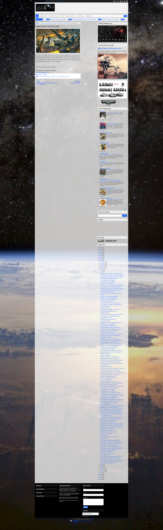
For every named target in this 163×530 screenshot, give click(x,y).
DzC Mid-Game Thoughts (105, 337)
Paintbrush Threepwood (105, 168)
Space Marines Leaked (105, 404)
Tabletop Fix (102, 111)
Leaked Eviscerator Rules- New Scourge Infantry (110, 418)
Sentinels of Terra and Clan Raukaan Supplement (110, 392)
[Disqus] (58, 109)
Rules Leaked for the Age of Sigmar (107, 280)
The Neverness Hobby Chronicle (107, 187)
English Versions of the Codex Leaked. (48, 26)
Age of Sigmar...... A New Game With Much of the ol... (111, 446)
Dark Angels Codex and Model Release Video (109, 338)
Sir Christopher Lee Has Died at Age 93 (108, 397)
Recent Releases (80, 15)
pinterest (127, 1)
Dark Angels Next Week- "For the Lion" (108, 391)
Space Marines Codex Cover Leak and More (109, 436)
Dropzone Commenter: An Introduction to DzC (109, 356)
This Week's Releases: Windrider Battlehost (109, 330)
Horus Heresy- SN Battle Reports (116, 19)
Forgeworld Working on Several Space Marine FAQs (111, 289)
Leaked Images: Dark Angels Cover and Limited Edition (111, 363)
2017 (100, 257)
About (48, 1)
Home (37, 16)
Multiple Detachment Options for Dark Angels (109, 358)
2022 (100, 249)
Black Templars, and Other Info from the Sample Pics (111, 427)
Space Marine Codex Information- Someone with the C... (111, 417)
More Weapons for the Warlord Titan (107, 283)
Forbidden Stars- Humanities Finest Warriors (109, 407)
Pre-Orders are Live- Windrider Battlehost (108, 298)
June (102, 271)
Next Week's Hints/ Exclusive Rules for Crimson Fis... (111, 400)
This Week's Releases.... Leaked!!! (107, 281)
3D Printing (61, 15)
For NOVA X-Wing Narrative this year (108, 422)
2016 (100, 258)
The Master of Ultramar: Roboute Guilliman (109, 347)
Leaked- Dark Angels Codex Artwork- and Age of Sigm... (111, 314)
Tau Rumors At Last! (104, 438)
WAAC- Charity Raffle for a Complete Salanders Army (111, 409)
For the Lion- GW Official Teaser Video (108, 378)
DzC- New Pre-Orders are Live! (106, 301)
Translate (93, 516)
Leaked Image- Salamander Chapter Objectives (110, 440)
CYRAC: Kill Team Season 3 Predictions (108, 162)
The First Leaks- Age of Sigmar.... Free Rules (109, 309)
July (101, 270)
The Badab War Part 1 (104, 312)
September (103, 267)
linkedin (123, 1)
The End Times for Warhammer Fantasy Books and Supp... (112, 368)
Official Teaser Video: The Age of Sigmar (108, 431)
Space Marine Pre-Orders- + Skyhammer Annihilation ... (111, 383)
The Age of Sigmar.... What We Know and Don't (109, 458)
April (102, 466)
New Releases (53, 76)
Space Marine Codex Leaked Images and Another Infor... (112, 405)
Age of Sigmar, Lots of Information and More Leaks (110, 293)
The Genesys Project (53, 15)
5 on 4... (108, 133)
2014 (100, 472)
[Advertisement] (107, 7)
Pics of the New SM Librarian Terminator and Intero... (111, 410)
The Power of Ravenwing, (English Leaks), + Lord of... (111, 329)
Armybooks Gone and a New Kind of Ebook (109, 296)
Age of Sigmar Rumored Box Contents (108, 311)
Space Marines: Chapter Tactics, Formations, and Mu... (111, 414)
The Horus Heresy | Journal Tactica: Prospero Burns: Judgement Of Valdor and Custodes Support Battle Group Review (111, 181)
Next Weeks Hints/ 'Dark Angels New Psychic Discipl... (111, 360)
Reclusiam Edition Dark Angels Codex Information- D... (111, 351)
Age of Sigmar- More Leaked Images (107, 324)
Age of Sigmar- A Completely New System (108, 384)
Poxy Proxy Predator (104, 142)
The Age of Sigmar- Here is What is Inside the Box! (110, 286)
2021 (100, 250)
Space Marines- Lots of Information (107, 453)
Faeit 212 (71, 518)
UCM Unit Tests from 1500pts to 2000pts (108, 445)
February (103, 469)
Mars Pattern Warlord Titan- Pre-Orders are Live (110, 303)
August (102, 268)
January (102, 471)
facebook (116, 1)
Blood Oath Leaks (104, 435)
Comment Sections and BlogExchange (108, 325)
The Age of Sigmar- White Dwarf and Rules (109, 278)
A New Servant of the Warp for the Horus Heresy (110, 371)
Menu (62, 1)
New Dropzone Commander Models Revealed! (109, 316)
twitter (114, 1)
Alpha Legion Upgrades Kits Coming (107, 462)
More (57, 1)
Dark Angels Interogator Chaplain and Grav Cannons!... (111, 399)
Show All (125, 208)
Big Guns (108, 144)
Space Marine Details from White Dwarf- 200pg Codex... (111, 448)
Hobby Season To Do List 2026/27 (113, 199)
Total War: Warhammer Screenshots (107, 376)
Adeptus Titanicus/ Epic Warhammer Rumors (110, 48)
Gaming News (47, 76)
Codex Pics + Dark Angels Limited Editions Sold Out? (111, 345)
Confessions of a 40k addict (106, 198)
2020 (100, 252)
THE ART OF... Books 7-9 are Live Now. (94, 19)
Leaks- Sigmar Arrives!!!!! (105, 454)
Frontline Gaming (104, 153)
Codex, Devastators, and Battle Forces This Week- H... (111, 461)
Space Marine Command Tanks (106, 451)
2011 (100, 477)
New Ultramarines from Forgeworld (107, 332)
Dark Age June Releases (105, 353)
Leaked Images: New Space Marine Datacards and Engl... (112, 394)
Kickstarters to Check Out (105, 307)
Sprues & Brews (103, 178)
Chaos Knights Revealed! (105, 415)
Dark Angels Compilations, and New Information (110, 335)
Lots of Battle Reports (104, 306)
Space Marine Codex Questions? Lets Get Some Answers (112, 386)
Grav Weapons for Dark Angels (106, 428)
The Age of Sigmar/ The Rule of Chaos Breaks (109, 327)
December (103, 262)
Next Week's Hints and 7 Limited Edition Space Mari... (111, 456)
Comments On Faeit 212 (105, 355)
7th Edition (42, 76)
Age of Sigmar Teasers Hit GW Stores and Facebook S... (112, 423)
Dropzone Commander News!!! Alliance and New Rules (111, 425)
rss (120, 1)
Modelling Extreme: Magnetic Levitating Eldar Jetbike (111, 273)
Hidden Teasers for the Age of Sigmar (108, 420)
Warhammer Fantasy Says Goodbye (107, 299)
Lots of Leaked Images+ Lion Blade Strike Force (110, 361)
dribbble (125, 1)
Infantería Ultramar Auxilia (111, 169)
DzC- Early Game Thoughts (106, 379)
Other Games (89, 15)
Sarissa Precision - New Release (112, 112)
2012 (100, 476)
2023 (100, 247)
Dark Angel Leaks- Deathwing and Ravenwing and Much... (112, 333)
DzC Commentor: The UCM (106, 317)
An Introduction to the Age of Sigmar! (107, 348)
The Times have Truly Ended (106, 433)
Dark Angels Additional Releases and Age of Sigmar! (110, 373)
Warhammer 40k (43, 15)
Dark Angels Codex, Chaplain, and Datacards (109, 374)
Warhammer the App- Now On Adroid (107, 319)
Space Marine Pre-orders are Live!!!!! (108, 430)
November (103, 263)
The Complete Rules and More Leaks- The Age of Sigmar (112, 275)
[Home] (37, 23)
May (102, 464)
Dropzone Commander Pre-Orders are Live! (109, 381)
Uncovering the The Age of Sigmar (107, 389)
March (102, 467)
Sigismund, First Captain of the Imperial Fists (109, 387)
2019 (100, 253)
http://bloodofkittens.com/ (42, 72)
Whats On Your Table (70, 15)
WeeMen (101, 122)
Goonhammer (103, 161)
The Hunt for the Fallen (105, 320)
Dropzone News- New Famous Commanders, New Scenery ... (113, 288)
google (118, 1)
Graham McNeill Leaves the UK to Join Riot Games (110, 443)
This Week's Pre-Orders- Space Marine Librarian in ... (111, 412)
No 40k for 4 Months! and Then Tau (107, 291)
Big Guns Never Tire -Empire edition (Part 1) (115, 189)
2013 (100, 474)
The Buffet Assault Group (105, 132)
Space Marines (59, 76)
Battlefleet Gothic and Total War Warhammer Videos (111, 322)
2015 (100, 260)
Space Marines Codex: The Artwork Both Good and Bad (111, 396)
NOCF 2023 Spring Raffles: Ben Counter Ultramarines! (68, 19)
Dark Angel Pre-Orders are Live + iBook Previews (110, 343)
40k (38, 76)
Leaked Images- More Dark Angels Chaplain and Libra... (111, 459)
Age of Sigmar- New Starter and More (108, 449)
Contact (52, 1)
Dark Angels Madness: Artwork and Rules (108, 342)
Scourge (102, 294)
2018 (100, 255)
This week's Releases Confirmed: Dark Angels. (110, 369)
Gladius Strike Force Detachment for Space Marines (111, 441)
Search (125, 16)
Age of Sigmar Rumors (105, 365)
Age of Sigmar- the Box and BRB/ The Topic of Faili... (111, 350)
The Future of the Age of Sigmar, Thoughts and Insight (111, 276)
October (102, 265)
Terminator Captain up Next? (106, 366)
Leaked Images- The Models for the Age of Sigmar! (110, 304)
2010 (100, 479)
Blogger (92, 518)
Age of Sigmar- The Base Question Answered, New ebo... (112, 285)
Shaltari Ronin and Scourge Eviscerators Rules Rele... (111, 340)
